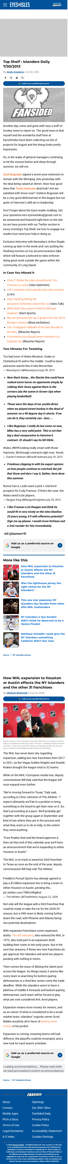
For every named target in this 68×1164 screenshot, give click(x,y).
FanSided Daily (41, 1113)
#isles (27, 356)
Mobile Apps (10, 1113)
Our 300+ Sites (41, 1107)
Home (6, 655)
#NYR (15, 447)
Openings (38, 1102)
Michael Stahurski (17, 693)
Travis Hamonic (26, 188)
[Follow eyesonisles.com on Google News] (60, 545)
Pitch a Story (10, 1119)
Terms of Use (11, 1125)
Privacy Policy (40, 1119)
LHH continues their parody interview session (35, 289)
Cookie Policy (40, 1125)
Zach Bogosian (12, 174)
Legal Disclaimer (13, 1131)
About (6, 1102)
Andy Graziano (15, 72)
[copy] (22, 78)
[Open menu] (5, 5)
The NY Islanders (23, 935)
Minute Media (18, 1145)
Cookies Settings (42, 1136)
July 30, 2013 (47, 370)
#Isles (7, 447)
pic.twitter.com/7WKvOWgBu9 (22, 892)
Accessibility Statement (47, 1131)
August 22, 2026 (48, 897)
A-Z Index (9, 1136)
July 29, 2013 (55, 457)
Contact (7, 1107)
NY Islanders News (22, 655)
